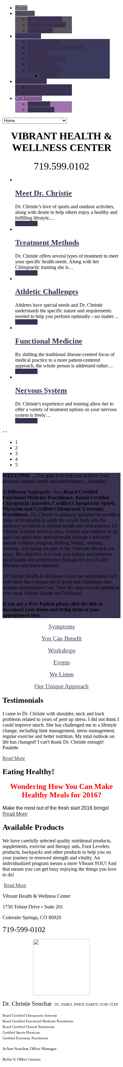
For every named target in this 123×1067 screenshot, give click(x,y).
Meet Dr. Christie (43, 193)
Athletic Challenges (46, 292)
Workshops (61, 650)
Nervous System (41, 390)
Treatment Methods (47, 242)
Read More (14, 758)
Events (61, 662)
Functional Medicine (48, 341)
